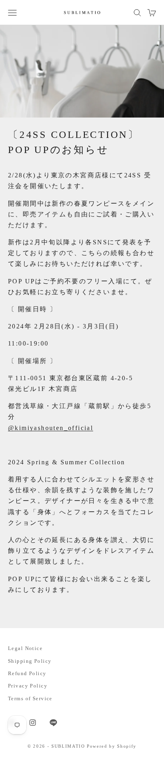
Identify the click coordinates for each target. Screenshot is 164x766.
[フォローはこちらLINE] (53, 723)
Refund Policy (27, 673)
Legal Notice (25, 648)
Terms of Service (30, 698)
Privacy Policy (27, 686)
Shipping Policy (29, 661)
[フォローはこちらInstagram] (33, 723)
